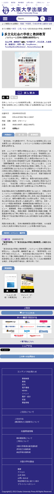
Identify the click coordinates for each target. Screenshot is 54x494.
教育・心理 (16, 29)
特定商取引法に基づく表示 (28, 481)
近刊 (23, 385)
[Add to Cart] (7, 291)
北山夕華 (8, 42)
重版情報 (25, 403)
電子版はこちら (27, 341)
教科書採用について (24, 438)
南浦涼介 (12, 44)
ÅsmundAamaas (34, 47)
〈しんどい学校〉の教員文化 (11, 296)
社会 (24, 29)
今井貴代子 (31, 42)
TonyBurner (31, 44)
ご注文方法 (19, 419)
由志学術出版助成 (23, 452)
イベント (25, 394)
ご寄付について (22, 441)
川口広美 (40, 42)
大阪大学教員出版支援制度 (27, 446)
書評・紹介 (26, 397)
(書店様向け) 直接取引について (27, 422)
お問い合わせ (23, 478)
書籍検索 (25, 379)
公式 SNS (21, 475)
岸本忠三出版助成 (23, 449)
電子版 (14, 97)
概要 (19, 469)
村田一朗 (20, 44)
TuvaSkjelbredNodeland (15, 47)
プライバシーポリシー (26, 484)
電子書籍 (25, 388)
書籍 (23, 382)
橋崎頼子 (17, 42)
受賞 (23, 400)
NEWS (24, 391)
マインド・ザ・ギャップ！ (27, 296)
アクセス (21, 472)
